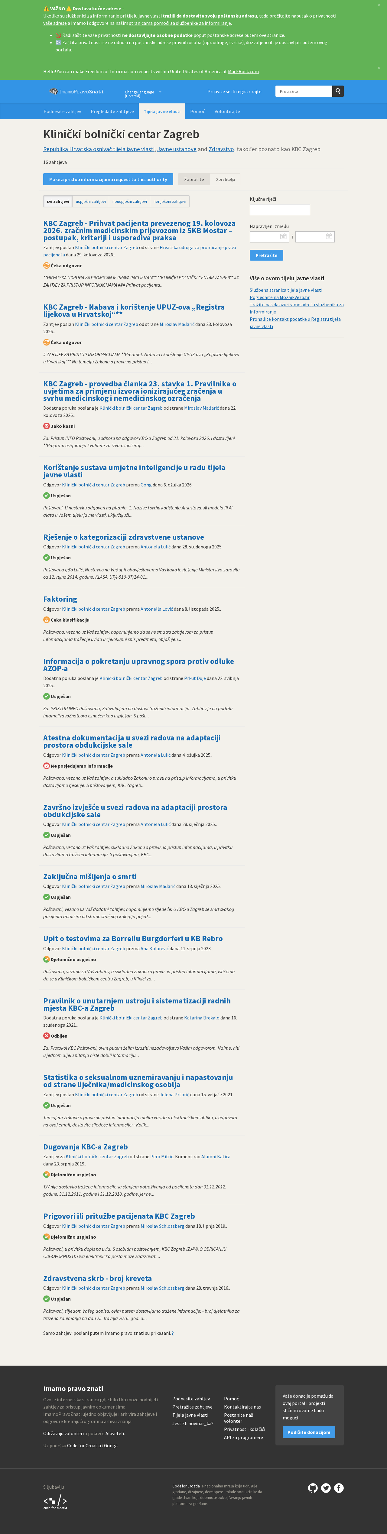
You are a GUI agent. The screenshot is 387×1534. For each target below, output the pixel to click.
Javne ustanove (177, 149)
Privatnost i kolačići (244, 1429)
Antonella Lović (157, 609)
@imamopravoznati (326, 1488)
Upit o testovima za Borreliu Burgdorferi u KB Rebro (133, 938)
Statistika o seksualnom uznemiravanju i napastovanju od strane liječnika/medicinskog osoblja (138, 1080)
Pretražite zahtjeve (192, 1407)
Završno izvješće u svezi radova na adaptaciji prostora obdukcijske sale (135, 810)
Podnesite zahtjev (62, 111)
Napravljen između (269, 226)
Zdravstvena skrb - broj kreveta (97, 1278)
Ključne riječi (263, 199)
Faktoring (60, 599)
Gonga (111, 1445)
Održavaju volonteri (63, 1433)
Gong (146, 485)
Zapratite (194, 179)
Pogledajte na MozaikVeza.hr (280, 297)
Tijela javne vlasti (162, 111)
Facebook (339, 1488)
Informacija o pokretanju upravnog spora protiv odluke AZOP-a (138, 664)
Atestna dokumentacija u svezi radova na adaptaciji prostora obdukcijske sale (132, 741)
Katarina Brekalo (202, 1018)
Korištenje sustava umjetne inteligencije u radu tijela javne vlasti (134, 471)
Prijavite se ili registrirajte (234, 91)
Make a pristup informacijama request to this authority (108, 179)
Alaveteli (115, 1433)
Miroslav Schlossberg (162, 1226)
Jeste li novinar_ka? (192, 1423)
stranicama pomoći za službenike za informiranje (180, 23)
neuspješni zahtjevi (129, 201)
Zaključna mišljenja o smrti (90, 876)
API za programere (243, 1437)
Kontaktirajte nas (242, 1407)
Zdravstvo (221, 149)
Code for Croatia (84, 1445)
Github (313, 1488)
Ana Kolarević (155, 948)
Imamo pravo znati (76, 91)
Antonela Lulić (156, 547)
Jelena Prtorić (174, 1094)
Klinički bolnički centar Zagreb (106, 247)
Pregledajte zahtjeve (112, 111)
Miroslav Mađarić (177, 324)
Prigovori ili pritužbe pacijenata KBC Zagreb (119, 1216)
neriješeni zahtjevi (170, 201)
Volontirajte (227, 111)
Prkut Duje (195, 678)
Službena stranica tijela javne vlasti (286, 290)
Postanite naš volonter (238, 1418)
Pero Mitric (161, 1156)
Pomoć (197, 111)
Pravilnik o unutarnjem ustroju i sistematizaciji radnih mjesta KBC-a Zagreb (137, 1004)
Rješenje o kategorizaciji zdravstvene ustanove (123, 537)
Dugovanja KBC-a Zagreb (85, 1147)
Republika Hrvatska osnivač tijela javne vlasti (98, 149)
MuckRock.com (243, 71)
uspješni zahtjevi (91, 201)
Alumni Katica (215, 1156)
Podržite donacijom (309, 1432)
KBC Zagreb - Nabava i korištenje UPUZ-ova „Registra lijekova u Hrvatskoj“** (134, 310)
